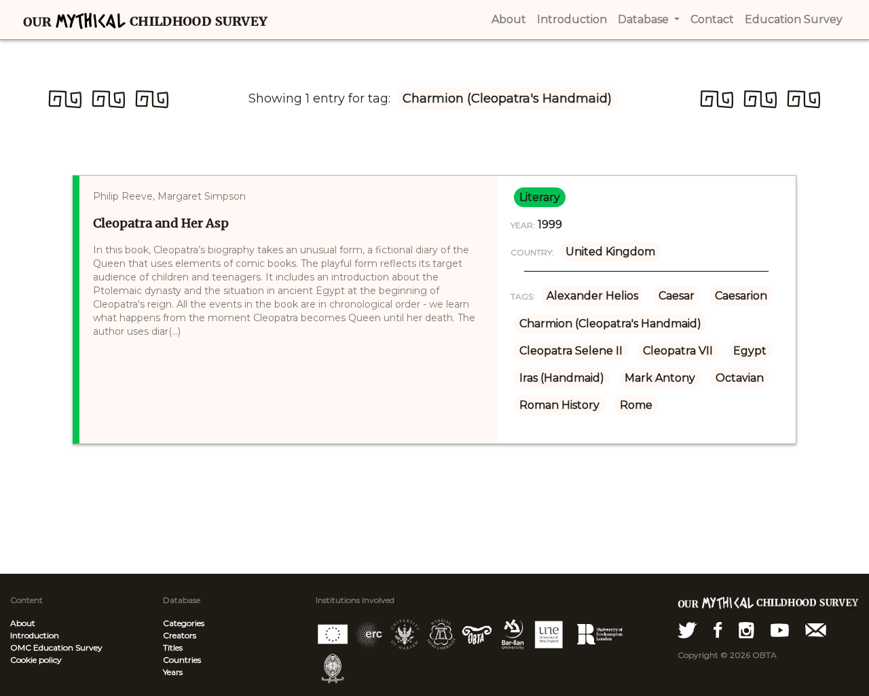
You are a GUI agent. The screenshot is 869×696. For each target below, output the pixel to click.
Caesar (677, 295)
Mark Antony (660, 377)
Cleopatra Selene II (571, 350)
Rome (636, 405)
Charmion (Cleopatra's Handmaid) (610, 323)
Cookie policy (36, 660)
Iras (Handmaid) (561, 377)
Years (173, 672)
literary (539, 197)
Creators (179, 635)
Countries (182, 660)
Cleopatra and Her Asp (161, 223)
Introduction (34, 635)
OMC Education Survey (56, 647)
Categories (183, 623)
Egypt (749, 350)
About (22, 623)
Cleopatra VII (678, 350)
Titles (173, 647)
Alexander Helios (592, 295)
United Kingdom (610, 251)
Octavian (740, 377)
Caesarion (741, 295)
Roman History (559, 405)
